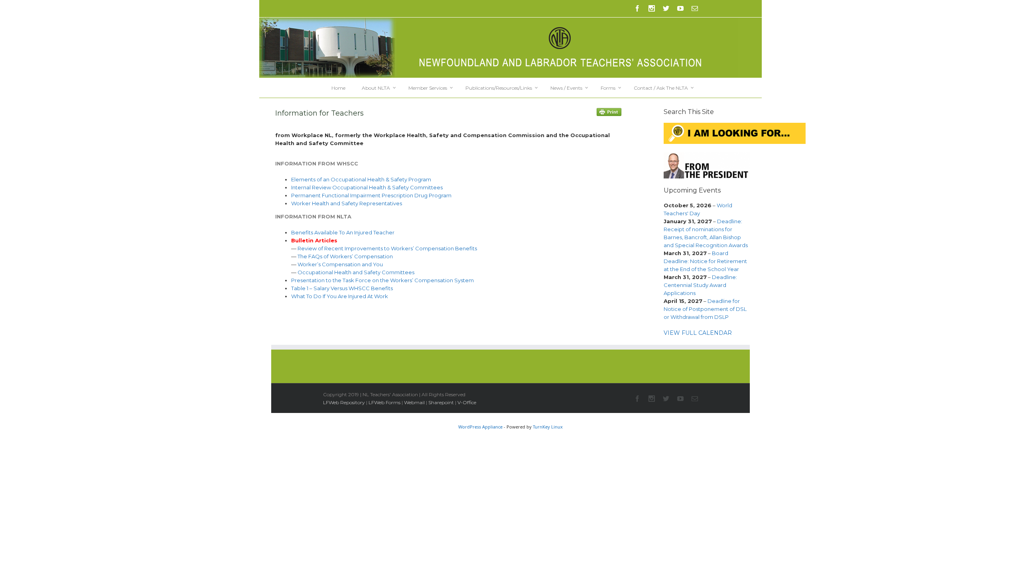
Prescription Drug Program (416, 195)
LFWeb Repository (344, 402)
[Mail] (695, 8)
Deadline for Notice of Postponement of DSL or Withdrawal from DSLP (705, 309)
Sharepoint (441, 402)
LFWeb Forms (384, 402)
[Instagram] (651, 8)
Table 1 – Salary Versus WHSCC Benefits (342, 288)
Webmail (414, 402)
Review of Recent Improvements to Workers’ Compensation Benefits (387, 248)
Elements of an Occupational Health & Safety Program (361, 179)
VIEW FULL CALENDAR (698, 332)
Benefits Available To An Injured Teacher (342, 232)
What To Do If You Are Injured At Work (339, 296)
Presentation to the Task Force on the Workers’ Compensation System (382, 280)
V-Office (466, 402)
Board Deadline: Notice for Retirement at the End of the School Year (705, 261)
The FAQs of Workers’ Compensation (345, 256)
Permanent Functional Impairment (336, 195)
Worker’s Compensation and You (340, 264)
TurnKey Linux (548, 427)
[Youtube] (680, 8)
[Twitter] (666, 8)
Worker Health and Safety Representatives (346, 203)
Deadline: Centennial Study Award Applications (700, 285)
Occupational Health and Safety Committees (356, 272)
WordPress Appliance (480, 427)
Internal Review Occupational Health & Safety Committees (367, 187)
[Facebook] (637, 8)
